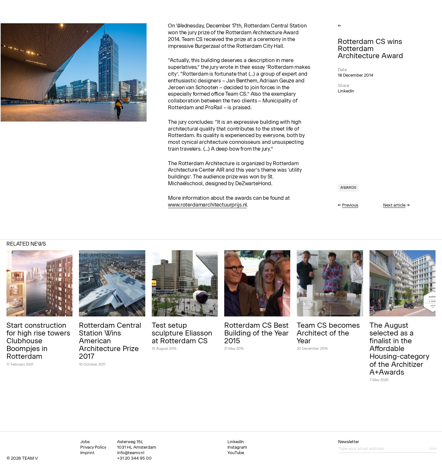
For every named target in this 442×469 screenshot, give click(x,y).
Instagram (237, 447)
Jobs (85, 441)
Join (432, 448)
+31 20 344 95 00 (134, 458)
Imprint (87, 452)
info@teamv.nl (130, 452)
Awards (348, 188)
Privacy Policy (93, 447)
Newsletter (348, 441)
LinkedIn (346, 91)
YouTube (235, 452)
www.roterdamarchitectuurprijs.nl (207, 205)
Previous (350, 205)
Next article (394, 205)
